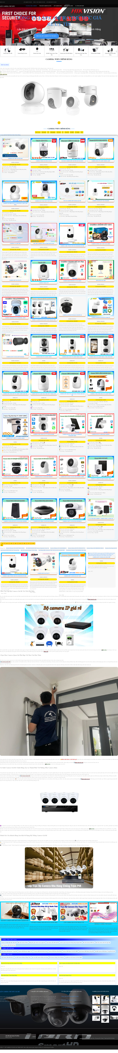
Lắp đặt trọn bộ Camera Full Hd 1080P (73, 957)
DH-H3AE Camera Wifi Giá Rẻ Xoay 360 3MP (72, 160)
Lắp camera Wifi (58, 5)
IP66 (82, 132)
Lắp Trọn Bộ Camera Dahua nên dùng (40, 957)
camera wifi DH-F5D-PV (15, 280)
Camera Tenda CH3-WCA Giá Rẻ (44, 160)
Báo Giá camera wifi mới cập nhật (103, 942)
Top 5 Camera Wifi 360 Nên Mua (8, 945)
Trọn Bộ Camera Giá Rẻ (45, 5)
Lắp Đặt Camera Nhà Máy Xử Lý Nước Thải (44, 922)
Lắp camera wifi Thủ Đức (51, 2)
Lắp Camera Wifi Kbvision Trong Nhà (9, 951)
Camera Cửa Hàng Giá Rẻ (111, 548)
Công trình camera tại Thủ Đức (68, 1003)
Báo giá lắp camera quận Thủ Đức (68, 1000)
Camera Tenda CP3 (44, 282)
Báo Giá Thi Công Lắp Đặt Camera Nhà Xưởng (11, 963)
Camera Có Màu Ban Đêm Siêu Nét (9, 942)
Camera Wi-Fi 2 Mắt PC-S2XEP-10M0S (15, 438)
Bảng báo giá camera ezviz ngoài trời (37, 942)
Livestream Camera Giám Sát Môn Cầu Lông (76, 550)
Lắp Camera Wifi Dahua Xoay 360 (86, 951)
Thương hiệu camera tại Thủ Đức (68, 1011)
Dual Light (44, 132)
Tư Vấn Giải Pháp (79, 5)
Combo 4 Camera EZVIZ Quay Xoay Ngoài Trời (44, 319)
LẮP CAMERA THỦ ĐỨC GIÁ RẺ (10, 992)
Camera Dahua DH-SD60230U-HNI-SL (95, 548)
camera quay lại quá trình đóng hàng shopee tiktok (71, 942)
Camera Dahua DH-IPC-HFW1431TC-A (76, 548)
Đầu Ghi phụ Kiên (68, 5)
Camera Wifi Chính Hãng (59, 59)
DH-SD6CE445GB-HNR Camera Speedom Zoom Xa (37, 548)
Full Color (59, 132)
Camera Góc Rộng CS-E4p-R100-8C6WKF (44, 521)
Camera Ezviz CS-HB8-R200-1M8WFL (101, 434)
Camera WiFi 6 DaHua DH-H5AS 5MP (101, 557)
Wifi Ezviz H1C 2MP (101, 280)
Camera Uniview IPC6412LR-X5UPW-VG (72, 315)
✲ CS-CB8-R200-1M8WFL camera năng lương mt (100, 518)
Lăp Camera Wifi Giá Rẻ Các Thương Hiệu (10, 550)
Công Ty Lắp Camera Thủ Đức (39, 2)
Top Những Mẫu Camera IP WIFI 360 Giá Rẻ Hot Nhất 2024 (52, 550)
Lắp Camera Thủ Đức (28, 2)
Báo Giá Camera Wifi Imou (88, 942)
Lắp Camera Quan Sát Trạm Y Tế (74, 922)
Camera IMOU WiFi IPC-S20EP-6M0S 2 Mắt (72, 356)
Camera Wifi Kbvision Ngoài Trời (25, 951)
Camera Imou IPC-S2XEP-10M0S (44, 356)
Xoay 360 (67, 132)
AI (62, 132)
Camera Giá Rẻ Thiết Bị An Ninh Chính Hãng (10, 134)
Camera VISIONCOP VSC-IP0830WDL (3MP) (15, 317)
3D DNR (72, 132)
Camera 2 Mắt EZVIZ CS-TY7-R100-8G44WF (43, 434)
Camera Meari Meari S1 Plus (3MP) (72, 280)
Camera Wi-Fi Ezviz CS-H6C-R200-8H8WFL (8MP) (72, 476)
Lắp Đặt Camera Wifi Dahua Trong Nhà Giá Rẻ (105, 951)
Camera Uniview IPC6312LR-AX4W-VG (101, 317)
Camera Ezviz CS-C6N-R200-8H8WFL (44, 476)
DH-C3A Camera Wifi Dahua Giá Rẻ (72, 200)
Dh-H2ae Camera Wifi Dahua (103, 924)
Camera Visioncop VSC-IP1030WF (100, 200)
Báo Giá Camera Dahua (23, 942)
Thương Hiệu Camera (31, 5)
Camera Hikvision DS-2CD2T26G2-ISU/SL (15, 548)
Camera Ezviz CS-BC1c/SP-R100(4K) (15, 356)
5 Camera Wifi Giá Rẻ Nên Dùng (40, 951)
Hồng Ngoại (53, 132)
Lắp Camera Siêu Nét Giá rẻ (7, 957)
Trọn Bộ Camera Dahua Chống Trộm (23, 957)
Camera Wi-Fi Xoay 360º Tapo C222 (43, 201)
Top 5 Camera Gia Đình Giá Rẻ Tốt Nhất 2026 (69, 963)
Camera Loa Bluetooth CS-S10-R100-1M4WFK (15, 521)
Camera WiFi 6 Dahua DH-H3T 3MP (72, 575)
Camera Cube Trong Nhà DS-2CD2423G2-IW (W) (72, 245)
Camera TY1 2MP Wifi (15, 243)
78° (48, 132)
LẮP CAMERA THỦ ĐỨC (7, 6)
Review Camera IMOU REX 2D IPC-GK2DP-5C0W (14, 920)
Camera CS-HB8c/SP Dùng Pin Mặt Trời (101, 478)
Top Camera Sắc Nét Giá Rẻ (52, 942)
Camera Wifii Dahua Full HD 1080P (70, 951)
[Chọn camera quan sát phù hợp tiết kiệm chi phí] (116, 51)
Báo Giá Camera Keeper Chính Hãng (29, 550)
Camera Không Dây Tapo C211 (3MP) (101, 243)
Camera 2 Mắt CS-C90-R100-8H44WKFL (72, 521)
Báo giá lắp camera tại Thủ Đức (46, 36)
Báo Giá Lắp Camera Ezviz (65, 975)
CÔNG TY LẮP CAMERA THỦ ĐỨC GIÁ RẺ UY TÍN (59, 20)
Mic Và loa (38, 132)
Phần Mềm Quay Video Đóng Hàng (9, 975)
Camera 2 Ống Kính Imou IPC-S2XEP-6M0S (100, 393)
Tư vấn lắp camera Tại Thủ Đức (68, 1007)
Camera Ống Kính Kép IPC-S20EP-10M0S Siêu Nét (15, 393)
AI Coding (77, 132)
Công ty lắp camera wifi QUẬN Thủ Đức (70, 996)
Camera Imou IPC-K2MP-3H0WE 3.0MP (101, 160)
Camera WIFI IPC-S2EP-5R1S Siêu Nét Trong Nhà (44, 393)
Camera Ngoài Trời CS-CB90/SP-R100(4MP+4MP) (15, 476)
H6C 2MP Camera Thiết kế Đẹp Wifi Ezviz (43, 243)
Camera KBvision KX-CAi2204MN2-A (58, 548)
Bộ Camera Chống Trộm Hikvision (56, 957)
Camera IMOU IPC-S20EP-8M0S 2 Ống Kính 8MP (100, 356)
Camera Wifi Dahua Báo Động (55, 951)
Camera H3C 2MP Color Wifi (15, 158)
